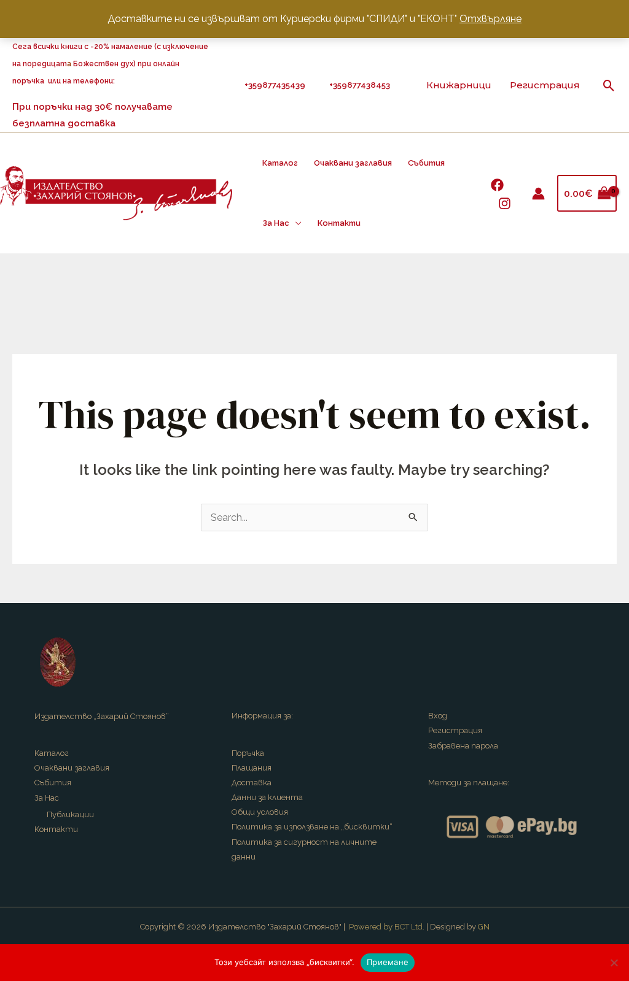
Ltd (417, 926)
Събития (426, 162)
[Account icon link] (538, 193)
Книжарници (458, 85)
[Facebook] (497, 185)
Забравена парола (463, 745)
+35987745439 (276, 85)
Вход (437, 715)
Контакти (339, 223)
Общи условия (260, 812)
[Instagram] (504, 203)
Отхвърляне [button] (490, 19)
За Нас (275, 223)
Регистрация (545, 85)
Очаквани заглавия (353, 162)
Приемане (387, 962)
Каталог (280, 162)
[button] (609, 85)
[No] (614, 962)
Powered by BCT (379, 926)
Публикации (70, 814)
